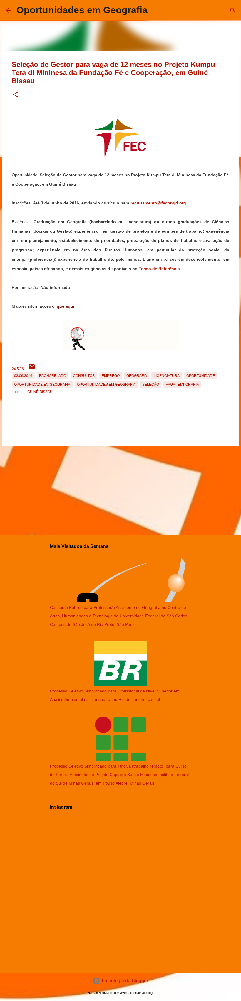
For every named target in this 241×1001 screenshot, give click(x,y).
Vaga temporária (182, 384)
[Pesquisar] (232, 10)
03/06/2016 (23, 376)
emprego (111, 376)
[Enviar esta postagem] (31, 369)
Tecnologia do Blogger (124, 980)
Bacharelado (52, 376)
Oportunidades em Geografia (82, 10)
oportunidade (200, 376)
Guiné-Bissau (40, 392)
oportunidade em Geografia (42, 384)
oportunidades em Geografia (106, 384)
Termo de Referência (159, 268)
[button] (15, 95)
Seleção (150, 384)
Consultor (84, 376)
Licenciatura (167, 376)
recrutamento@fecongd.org (158, 203)
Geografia (136, 376)
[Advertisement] (120, 489)
